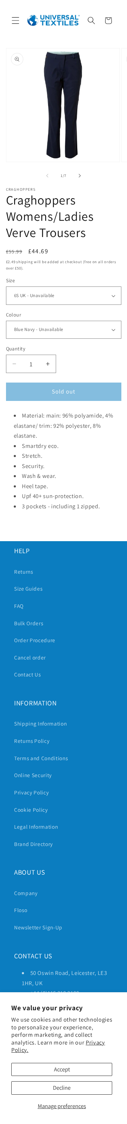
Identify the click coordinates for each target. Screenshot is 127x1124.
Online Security (33, 775)
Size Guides (28, 588)
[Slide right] (79, 175)
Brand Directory (33, 843)
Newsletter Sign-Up (38, 927)
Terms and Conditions (41, 758)
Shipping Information (40, 723)
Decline (62, 1088)
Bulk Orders (28, 623)
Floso (20, 909)
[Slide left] (47, 175)
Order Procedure (34, 640)
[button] (15, 20)
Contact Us (27, 674)
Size (10, 280)
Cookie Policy (31, 809)
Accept (62, 1069)
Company (26, 893)
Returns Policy (31, 740)
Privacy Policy (31, 792)
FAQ (19, 605)
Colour (14, 314)
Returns (23, 571)
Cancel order (30, 657)
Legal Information (36, 826)
